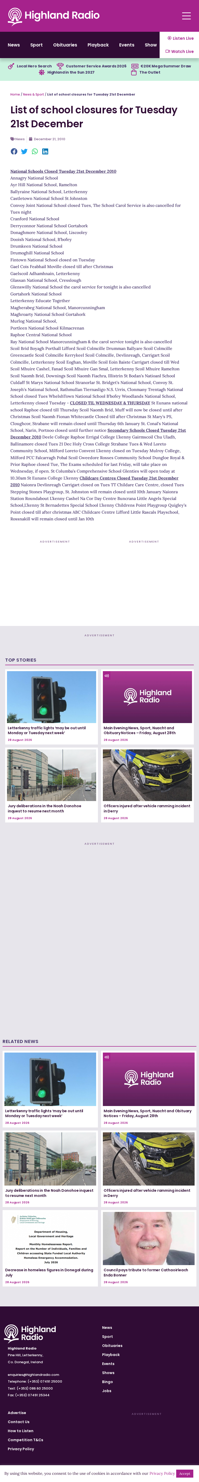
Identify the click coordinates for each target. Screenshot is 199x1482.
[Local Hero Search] (11, 66)
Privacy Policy (21, 1449)
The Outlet (149, 72)
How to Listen (20, 1430)
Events (126, 45)
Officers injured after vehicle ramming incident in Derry (147, 808)
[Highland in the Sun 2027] (42, 72)
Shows (152, 45)
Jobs (106, 1390)
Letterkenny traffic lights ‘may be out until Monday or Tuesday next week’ (47, 730)
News (14, 45)
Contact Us (19, 1421)
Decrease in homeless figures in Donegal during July (49, 1272)
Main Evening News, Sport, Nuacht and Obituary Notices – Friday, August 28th (139, 730)
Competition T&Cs (25, 1439)
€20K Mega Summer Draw (165, 66)
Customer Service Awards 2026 (96, 66)
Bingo (107, 1381)
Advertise (17, 1412)
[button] (14, 152)
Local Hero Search (34, 66)
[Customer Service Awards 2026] (60, 66)
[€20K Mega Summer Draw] (135, 66)
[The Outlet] (134, 72)
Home (15, 94)
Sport (36, 45)
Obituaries (65, 45)
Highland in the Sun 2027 (71, 72)
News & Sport (33, 94)
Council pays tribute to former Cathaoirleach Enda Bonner (146, 1272)
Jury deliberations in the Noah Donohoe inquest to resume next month (44, 808)
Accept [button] (184, 1473)
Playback (98, 45)
